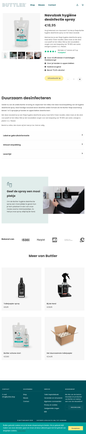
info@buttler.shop (8, 397)
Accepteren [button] (76, 428)
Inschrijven (75, 407)
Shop (25, 395)
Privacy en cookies (50, 405)
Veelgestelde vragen (51, 408)
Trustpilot (61, 53)
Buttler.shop (24, 420)
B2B (45, 412)
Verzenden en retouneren (53, 398)
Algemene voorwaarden (52, 401)
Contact (26, 401)
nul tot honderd (59, 420)
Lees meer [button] (22, 431)
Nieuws (25, 398)
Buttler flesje (68, 108)
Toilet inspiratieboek (51, 395)
